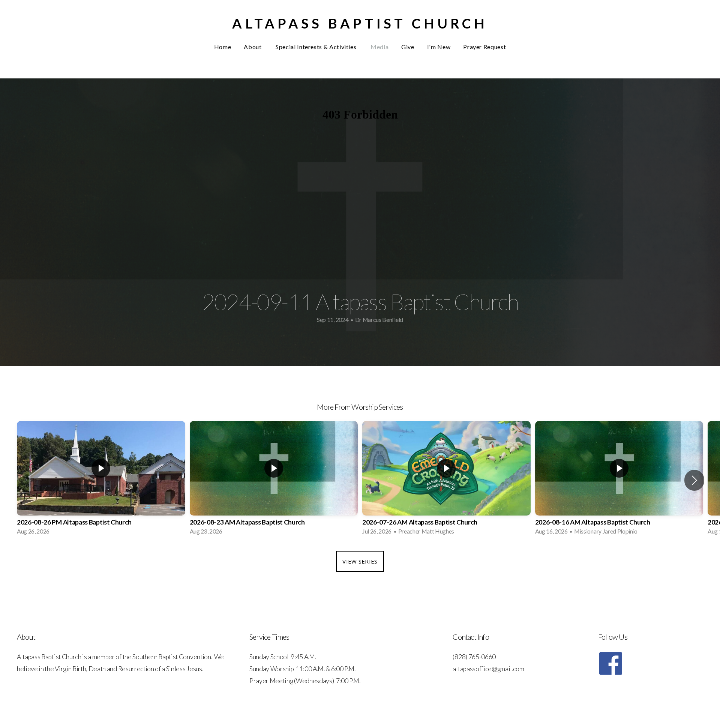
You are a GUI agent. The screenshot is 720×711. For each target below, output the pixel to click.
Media (379, 46)
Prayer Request (484, 46)
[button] (694, 480)
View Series (359, 561)
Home (222, 46)
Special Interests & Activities (317, 46)
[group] (101, 480)
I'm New (438, 46)
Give (407, 46)
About (253, 46)
